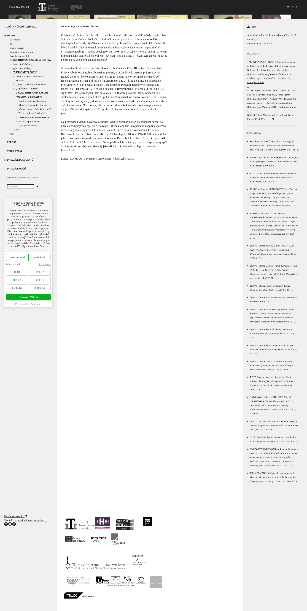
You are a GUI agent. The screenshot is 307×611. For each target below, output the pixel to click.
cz (288, 6)
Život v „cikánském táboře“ (31, 113)
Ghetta (16, 129)
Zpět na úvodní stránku (21, 27)
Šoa (12, 43)
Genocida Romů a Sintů (21, 51)
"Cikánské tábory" (25, 72)
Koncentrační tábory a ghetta (30, 60)
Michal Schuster (269, 35)
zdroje (11, 142)
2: (248, 86)
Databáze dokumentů (20, 160)
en (292, 6)
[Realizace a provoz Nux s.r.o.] (79, 597)
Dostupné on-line (255, 82)
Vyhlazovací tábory (22, 68)
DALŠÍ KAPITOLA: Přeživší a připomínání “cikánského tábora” (98, 158)
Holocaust (15, 39)
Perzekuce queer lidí (19, 55)
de (297, 6)
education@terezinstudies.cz (31, 520)
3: (248, 111)
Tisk (253, 26)
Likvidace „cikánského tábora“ (34, 117)
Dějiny (11, 35)
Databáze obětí (16, 169)
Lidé (12, 133)
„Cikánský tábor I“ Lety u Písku (31, 84)
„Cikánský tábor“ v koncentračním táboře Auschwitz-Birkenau (32, 92)
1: (248, 57)
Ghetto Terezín (17, 47)
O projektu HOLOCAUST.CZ (22, 177)
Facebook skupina (14, 516)
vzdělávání (14, 151)
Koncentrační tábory (23, 64)
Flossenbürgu (68, 84)
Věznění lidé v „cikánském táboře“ (35, 109)
